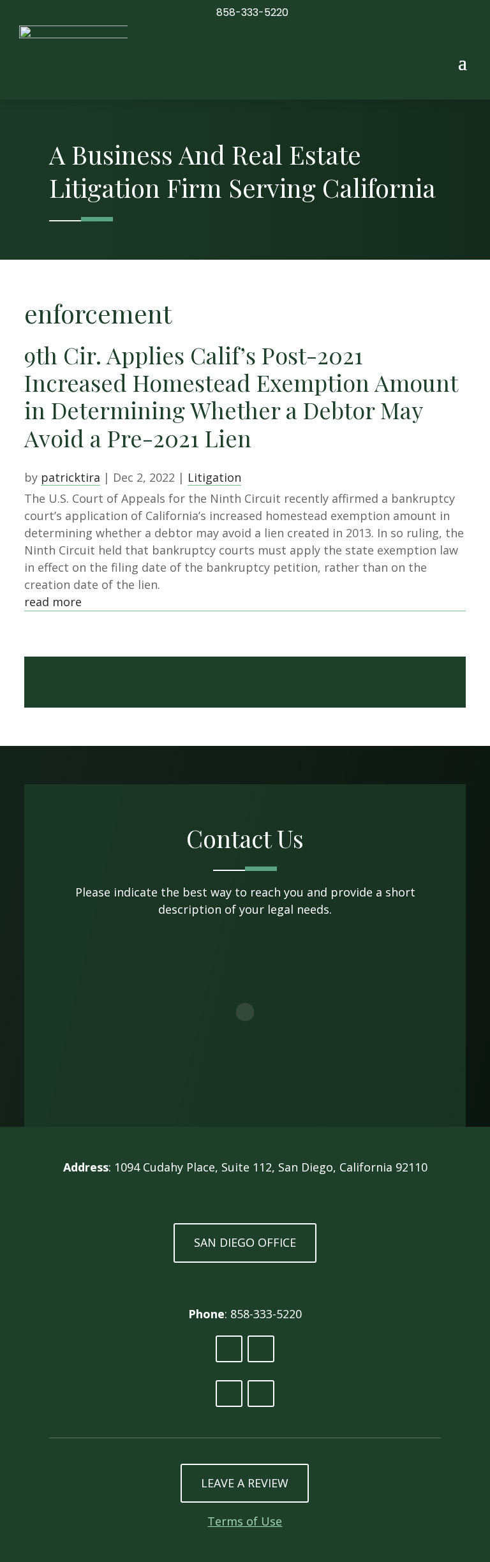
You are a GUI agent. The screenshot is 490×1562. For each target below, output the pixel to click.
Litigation (214, 477)
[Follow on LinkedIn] (229, 1348)
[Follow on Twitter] (261, 1348)
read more (53, 601)
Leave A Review (244, 1483)
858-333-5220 (252, 12)
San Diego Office (245, 1242)
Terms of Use (244, 1521)
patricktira (70, 477)
